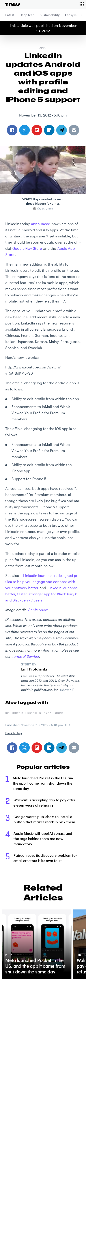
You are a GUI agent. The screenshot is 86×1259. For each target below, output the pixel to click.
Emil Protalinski (34, 669)
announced (40, 224)
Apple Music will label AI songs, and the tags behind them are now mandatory (42, 838)
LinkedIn (31, 713)
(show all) (67, 690)
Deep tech (27, 15)
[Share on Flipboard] (37, 747)
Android (17, 713)
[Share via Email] (74, 747)
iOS (7, 713)
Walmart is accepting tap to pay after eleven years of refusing (44, 802)
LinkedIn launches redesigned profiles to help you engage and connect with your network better (43, 581)
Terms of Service (25, 656)
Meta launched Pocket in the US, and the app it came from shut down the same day (43, 783)
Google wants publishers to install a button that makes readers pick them (44, 819)
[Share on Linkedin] (49, 747)
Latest (9, 15)
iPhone (59, 713)
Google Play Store (27, 248)
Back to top (13, 733)
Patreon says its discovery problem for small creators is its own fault (45, 858)
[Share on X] (24, 747)
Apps (43, 48)
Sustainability (50, 15)
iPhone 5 (45, 713)
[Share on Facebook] (12, 747)
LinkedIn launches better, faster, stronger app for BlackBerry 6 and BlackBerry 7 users (41, 594)
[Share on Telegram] (61, 747)
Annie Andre (38, 610)
